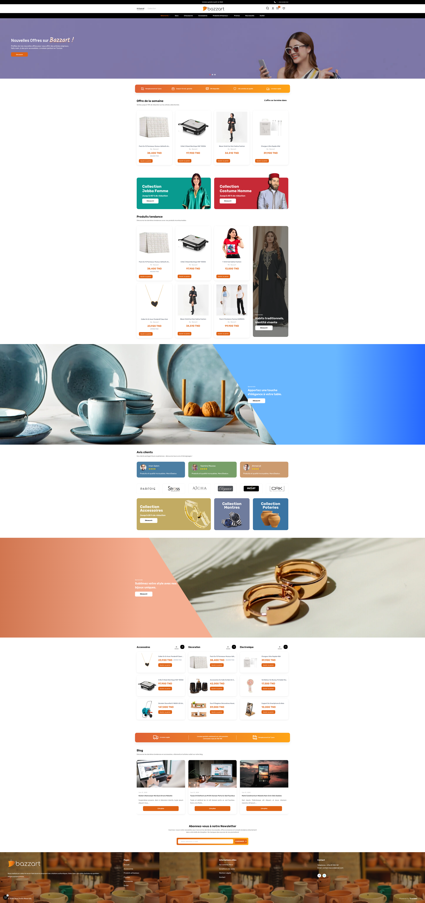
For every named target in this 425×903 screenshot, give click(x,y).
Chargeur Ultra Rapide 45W (270, 146)
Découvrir (212, 55)
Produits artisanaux (131, 873)
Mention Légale (225, 873)
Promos (127, 877)
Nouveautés (128, 881)
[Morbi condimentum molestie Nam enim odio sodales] (264, 774)
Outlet (126, 885)
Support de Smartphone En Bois (273, 703)
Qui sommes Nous (226, 865)
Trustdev (413, 898)
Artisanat (140, 8)
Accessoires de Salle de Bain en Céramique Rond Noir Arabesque (223, 680)
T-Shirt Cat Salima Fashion (231, 262)
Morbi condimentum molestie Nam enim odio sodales (262, 796)
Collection (152, 8)
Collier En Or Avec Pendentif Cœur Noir (154, 319)
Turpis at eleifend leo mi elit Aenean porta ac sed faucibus (212, 796)
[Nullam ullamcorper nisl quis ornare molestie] (161, 774)
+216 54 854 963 (283, 2)
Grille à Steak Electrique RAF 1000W (193, 146)
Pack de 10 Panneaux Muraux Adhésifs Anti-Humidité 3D (154, 146)
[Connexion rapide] (273, 8)
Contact (222, 877)
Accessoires (128, 869)
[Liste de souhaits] (284, 8)
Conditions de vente (227, 869)
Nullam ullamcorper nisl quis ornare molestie (155, 796)
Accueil (126, 865)
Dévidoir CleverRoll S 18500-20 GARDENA (171, 703)
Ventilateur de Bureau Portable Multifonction (274, 680)
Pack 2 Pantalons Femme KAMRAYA (231, 319)
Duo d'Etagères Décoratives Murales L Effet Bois (223, 703)
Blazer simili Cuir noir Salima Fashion (232, 146)
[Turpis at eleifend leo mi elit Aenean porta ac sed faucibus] (212, 774)
